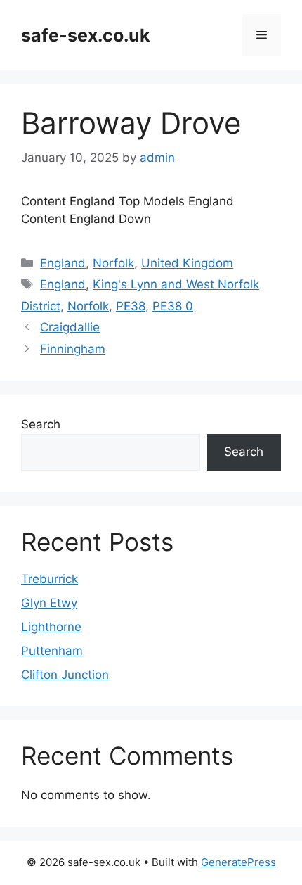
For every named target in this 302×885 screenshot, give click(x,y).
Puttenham (52, 651)
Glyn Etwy (49, 603)
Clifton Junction (65, 675)
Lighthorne (51, 627)
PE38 (130, 306)
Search (40, 424)
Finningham (72, 349)
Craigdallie (70, 327)
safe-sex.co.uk (85, 35)
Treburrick (49, 579)
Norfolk (113, 263)
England (63, 263)
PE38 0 (172, 306)
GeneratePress (238, 862)
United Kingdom (187, 263)
